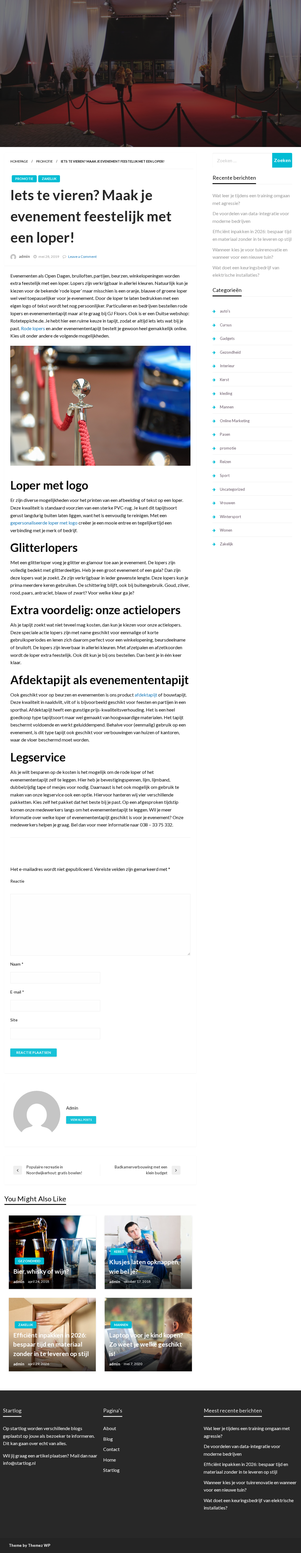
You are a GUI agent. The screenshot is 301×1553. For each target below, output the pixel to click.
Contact (111, 1449)
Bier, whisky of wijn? (41, 1271)
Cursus (226, 325)
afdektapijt (146, 694)
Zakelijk (49, 179)
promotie (44, 161)
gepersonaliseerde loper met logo (44, 522)
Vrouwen (227, 502)
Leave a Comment (82, 256)
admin (24, 256)
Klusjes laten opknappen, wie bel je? (144, 1266)
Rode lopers (33, 328)
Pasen (225, 434)
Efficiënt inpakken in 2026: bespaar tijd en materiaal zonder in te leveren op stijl (51, 1344)
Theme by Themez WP (29, 1545)
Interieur (227, 365)
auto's (225, 311)
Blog (108, 1439)
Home (109, 1459)
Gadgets (227, 338)
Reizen (225, 461)
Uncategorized (232, 489)
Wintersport (230, 516)
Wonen (226, 530)
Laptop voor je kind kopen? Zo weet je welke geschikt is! (146, 1344)
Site (14, 1019)
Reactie (17, 881)
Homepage (19, 161)
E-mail (17, 991)
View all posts (81, 1119)
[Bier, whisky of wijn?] (52, 1252)
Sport (225, 475)
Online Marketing (235, 420)
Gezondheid (29, 1261)
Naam (17, 963)
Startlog (111, 1470)
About (109, 1428)
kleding (226, 393)
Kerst (119, 1251)
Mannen (121, 1325)
